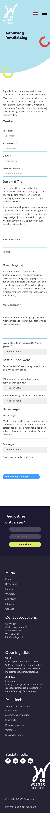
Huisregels (10, 720)
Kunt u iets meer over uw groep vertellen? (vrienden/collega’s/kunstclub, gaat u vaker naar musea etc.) (24, 321)
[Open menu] (44, 13)
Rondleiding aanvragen (17, 476)
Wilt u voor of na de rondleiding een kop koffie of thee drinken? (23, 381)
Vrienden (10, 594)
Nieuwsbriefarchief (15, 735)
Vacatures (10, 730)
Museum (9, 589)
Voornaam (8, 130)
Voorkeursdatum (11, 239)
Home (8, 579)
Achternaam (9, 143)
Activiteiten (11, 599)
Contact (9, 609)
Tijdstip (6, 251)
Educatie (9, 604)
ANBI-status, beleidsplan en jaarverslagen (19, 708)
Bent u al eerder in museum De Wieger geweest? (22, 344)
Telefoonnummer (12, 168)
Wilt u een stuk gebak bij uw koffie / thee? (24, 395)
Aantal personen (11, 304)
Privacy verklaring (14, 725)
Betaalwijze (8, 444)
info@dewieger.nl (14, 637)
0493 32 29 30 (12, 634)
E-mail (6, 155)
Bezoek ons (11, 584)
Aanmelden (25, 544)
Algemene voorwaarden (17, 715)
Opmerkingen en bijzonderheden (19, 457)
